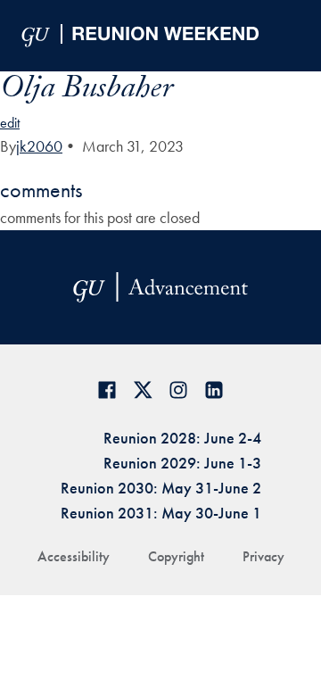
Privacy (263, 556)
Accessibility (73, 556)
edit (10, 122)
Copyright (176, 556)
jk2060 (39, 146)
